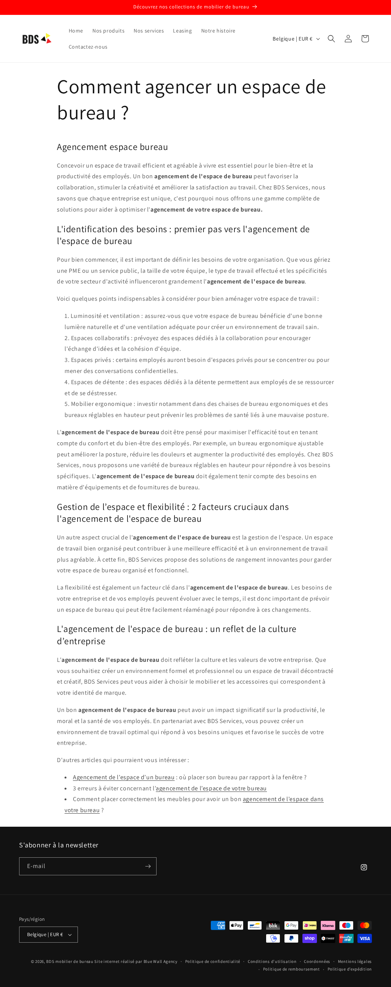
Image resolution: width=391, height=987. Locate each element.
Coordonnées (317, 961)
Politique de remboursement (291, 969)
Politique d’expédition (350, 969)
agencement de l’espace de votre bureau (211, 788)
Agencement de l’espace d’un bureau (123, 777)
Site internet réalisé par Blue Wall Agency (135, 961)
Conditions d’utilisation (272, 961)
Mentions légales (355, 961)
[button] (331, 38)
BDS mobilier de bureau (70, 961)
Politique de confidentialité (213, 961)
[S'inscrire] (147, 866)
